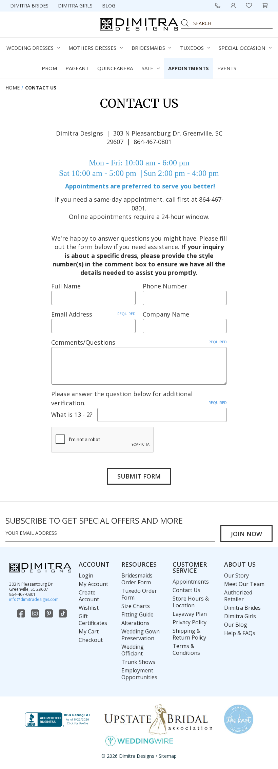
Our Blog (235, 624)
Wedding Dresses (30, 47)
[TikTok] (63, 613)
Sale (147, 68)
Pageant (77, 68)
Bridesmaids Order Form (137, 579)
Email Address (93, 314)
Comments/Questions (139, 342)
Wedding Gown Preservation (140, 635)
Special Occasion (242, 47)
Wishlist (89, 607)
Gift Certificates (93, 619)
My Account (93, 584)
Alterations (135, 623)
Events (226, 68)
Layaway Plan (190, 614)
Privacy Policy (189, 622)
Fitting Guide (137, 614)
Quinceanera (115, 68)
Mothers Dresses (92, 47)
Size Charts (135, 606)
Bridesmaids (148, 47)
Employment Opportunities (139, 674)
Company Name (166, 314)
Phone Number (165, 286)
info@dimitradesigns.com (34, 599)
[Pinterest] (49, 613)
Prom (49, 68)
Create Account (89, 596)
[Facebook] (21, 613)
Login (86, 575)
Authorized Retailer (238, 596)
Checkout (91, 640)
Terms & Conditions (186, 649)
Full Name (66, 286)
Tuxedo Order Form (139, 594)
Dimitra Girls (75, 5)
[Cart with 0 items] (265, 5)
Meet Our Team (244, 584)
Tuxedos (192, 47)
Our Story (236, 575)
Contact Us (186, 590)
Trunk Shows (138, 662)
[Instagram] (35, 613)
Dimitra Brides (29, 5)
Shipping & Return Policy (189, 634)
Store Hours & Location (191, 602)
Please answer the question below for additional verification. (139, 398)
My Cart (89, 631)
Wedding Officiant (132, 650)
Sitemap (168, 756)
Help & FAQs (239, 633)
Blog (108, 5)
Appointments (188, 68)
